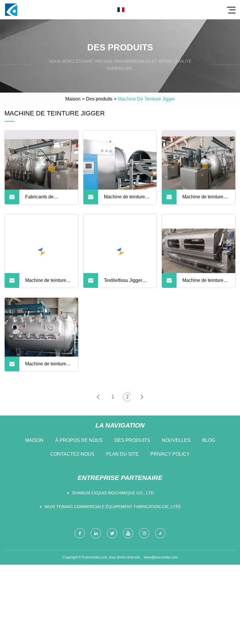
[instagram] (144, 533)
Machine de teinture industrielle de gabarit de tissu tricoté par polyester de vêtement (205, 199)
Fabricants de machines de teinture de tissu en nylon (46, 199)
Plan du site (122, 454)
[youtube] (128, 533)
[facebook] (80, 533)
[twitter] (112, 533)
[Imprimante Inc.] (11, 9)
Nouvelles (176, 440)
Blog (208, 440)
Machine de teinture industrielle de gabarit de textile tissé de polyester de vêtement (48, 366)
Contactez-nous (72, 454)
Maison (72, 98)
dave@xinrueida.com (161, 557)
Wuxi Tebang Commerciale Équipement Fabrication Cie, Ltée (112, 506)
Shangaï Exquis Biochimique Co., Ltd (113, 493)
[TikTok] (160, 533)
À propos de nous (79, 440)
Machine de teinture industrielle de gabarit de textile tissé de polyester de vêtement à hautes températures (48, 283)
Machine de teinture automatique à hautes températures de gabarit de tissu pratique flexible (126, 199)
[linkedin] (96, 533)
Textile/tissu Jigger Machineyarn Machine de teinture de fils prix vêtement (127, 283)
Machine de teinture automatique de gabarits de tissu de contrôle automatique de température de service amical (204, 283)
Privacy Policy (170, 454)
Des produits (99, 98)
